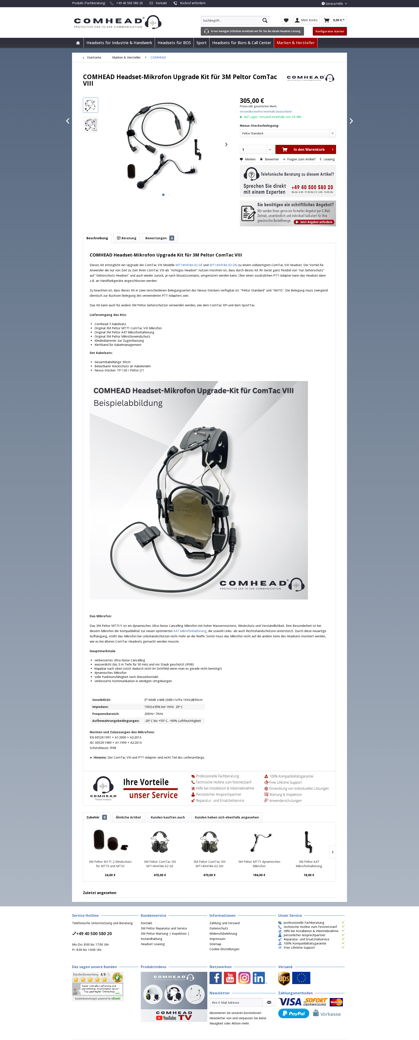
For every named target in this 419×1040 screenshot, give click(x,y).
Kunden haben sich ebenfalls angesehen (227, 817)
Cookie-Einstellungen (224, 949)
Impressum (217, 939)
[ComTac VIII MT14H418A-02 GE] (160, 842)
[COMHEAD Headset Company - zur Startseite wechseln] (125, 22)
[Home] (78, 43)
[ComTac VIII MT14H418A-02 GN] (209, 842)
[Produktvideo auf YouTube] (174, 997)
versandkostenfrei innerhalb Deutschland (266, 111)
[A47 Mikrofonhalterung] (308, 842)
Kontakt (161, 3)
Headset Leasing (153, 944)
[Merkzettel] (286, 20)
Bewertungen (159, 238)
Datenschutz (219, 928)
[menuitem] (235, 20)
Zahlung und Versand (225, 923)
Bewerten (272, 159)
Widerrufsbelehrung (223, 933)
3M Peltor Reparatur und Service (164, 928)
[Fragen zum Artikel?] (288, 213)
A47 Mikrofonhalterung (189, 631)
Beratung (128, 238)
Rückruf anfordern (193, 3)
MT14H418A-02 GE (189, 265)
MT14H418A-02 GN (223, 265)
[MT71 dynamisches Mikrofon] (259, 842)
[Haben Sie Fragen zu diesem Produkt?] (288, 181)
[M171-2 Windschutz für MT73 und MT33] (110, 842)
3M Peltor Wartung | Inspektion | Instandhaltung (165, 936)
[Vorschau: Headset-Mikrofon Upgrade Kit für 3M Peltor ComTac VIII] (90, 105)
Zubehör (95, 817)
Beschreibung (97, 238)
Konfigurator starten (330, 31)
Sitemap (215, 944)
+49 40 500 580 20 (129, 3)
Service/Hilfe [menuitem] (334, 4)
